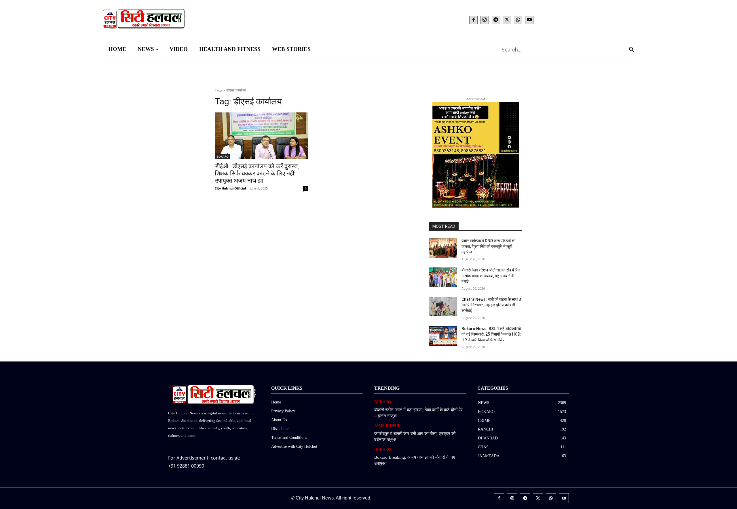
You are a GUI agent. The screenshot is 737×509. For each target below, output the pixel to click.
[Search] (631, 49)
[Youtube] (529, 20)
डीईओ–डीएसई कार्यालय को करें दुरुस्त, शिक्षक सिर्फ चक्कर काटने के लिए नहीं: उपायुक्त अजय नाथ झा (257, 173)
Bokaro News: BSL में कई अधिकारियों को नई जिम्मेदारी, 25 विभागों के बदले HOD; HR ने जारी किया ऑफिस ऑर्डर (491, 334)
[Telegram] (496, 20)
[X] (507, 20)
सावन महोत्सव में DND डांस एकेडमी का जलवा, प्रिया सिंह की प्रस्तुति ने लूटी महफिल (488, 246)
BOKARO (222, 156)
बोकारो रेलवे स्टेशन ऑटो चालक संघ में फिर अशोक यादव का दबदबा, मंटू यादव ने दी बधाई (490, 276)
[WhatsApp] (518, 20)
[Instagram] (484, 20)
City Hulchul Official (230, 188)
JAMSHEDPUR (387, 426)
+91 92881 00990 (186, 466)
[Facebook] (473, 20)
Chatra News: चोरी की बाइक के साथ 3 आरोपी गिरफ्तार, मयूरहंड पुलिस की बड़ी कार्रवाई (491, 305)
